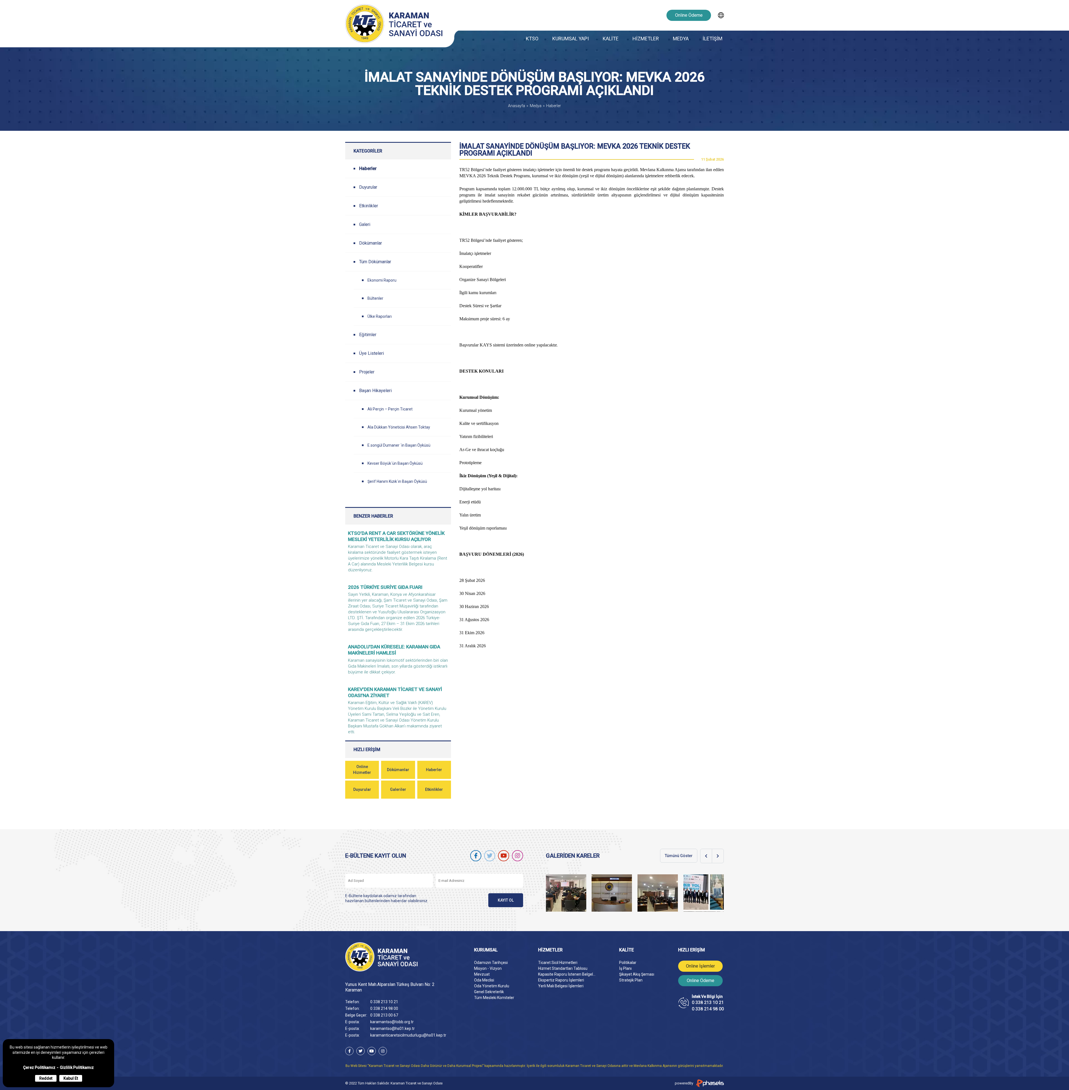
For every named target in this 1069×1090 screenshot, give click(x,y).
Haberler (553, 106)
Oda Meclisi (484, 980)
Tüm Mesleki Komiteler (494, 997)
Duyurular (368, 187)
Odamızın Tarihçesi (491, 962)
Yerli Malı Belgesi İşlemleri (560, 986)
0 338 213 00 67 (384, 1015)
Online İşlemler (700, 966)
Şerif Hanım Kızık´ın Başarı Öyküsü (397, 481)
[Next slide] (718, 856)
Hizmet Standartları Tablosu (562, 968)
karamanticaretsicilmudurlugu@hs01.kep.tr (408, 1035)
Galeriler (398, 789)
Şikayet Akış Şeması (636, 974)
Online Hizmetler (362, 769)
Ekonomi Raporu (381, 280)
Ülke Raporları (379, 316)
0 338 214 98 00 (384, 1008)
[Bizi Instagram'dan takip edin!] (517, 855)
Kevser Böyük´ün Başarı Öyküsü (395, 463)
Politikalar (627, 962)
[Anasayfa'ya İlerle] (395, 957)
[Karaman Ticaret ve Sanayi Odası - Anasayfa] (395, 23)
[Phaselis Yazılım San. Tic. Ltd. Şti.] (710, 1083)
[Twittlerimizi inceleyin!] (489, 855)
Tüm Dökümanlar (375, 261)
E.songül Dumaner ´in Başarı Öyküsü (398, 445)
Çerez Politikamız (39, 1067)
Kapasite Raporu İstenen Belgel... (566, 974)
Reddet (45, 1078)
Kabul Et (70, 1078)
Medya (535, 106)
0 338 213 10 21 (384, 1002)
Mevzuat (482, 974)
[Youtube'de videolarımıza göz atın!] (503, 855)
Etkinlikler (368, 205)
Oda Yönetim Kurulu (491, 986)
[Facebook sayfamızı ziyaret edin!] (475, 855)
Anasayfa (516, 106)
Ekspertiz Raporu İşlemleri (561, 980)
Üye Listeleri (371, 353)
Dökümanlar (370, 243)
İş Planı (625, 968)
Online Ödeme (689, 15)
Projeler (366, 372)
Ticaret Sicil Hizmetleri (557, 962)
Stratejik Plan (631, 980)
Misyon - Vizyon (488, 968)
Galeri (364, 224)
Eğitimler (367, 334)
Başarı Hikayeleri (375, 390)
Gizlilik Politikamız (77, 1067)
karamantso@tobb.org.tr (392, 1022)
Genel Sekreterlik (489, 992)
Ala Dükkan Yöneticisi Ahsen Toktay (398, 427)
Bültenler (375, 298)
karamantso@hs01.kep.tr (392, 1028)
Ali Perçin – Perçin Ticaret (390, 409)
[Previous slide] (706, 856)
